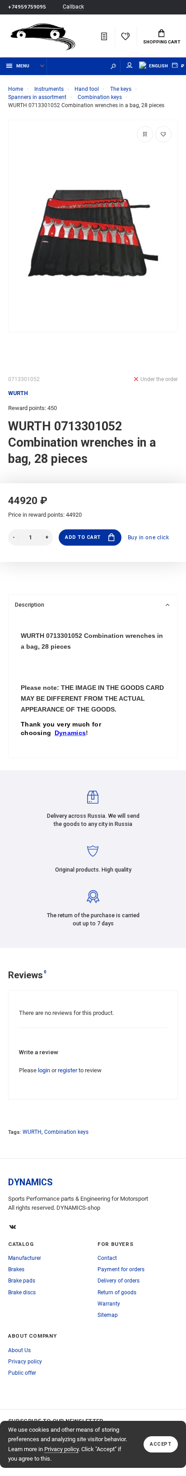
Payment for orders (121, 1269)
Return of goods (117, 1292)
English (158, 65)
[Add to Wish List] (163, 134)
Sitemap (108, 1315)
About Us (19, 1350)
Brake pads (21, 1281)
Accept (160, 1444)
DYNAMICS (30, 1182)
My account (129, 66)
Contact (107, 1258)
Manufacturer (24, 1258)
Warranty (109, 1304)
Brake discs (22, 1292)
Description (29, 604)
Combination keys (66, 1132)
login (44, 1070)
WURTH (32, 1132)
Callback (73, 7)
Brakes (16, 1269)
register (67, 1070)
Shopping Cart (161, 41)
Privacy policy (61, 1449)
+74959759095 (27, 7)
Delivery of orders (119, 1281)
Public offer (22, 1373)
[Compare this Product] (145, 134)
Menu (22, 65)
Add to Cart (83, 537)
